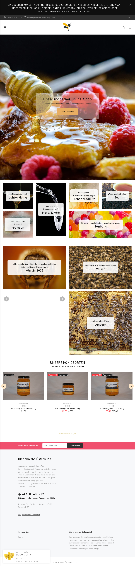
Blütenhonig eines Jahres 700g (112, 408)
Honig (23, 406)
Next (62, 298)
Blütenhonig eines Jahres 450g (67, 408)
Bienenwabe (23, 403)
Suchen (21, 537)
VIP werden (75, 446)
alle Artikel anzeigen (67, 433)
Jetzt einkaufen (67, 112)
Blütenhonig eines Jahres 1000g (23, 408)
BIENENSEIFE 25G (23, 555)
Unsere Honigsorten (67, 362)
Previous (6, 298)
